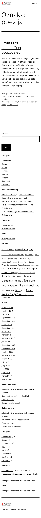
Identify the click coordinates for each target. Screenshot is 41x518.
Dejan (21, 258)
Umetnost (5, 181)
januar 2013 (6, 331)
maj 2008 (5, 369)
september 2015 (8, 318)
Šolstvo (31, 96)
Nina (3, 285)
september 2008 (8, 355)
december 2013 (8, 328)
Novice (4, 167)
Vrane (15, 105)
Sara (36, 285)
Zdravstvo (5, 185)
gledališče (5, 262)
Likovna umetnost (26, 195)
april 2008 (5, 372)
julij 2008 (5, 362)
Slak (12, 290)
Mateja (14, 280)
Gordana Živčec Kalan (19, 262)
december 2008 (8, 345)
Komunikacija (7, 161)
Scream (4, 393)
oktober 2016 (7, 311)
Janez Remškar (24, 265)
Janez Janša (12, 265)
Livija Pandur (16, 276)
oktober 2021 (7, 307)
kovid (33, 272)
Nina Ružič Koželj (8, 195)
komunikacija (14, 268)
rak (25, 286)
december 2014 (8, 321)
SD (2, 290)
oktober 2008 (7, 352)
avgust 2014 (6, 324)
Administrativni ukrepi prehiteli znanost (17, 389)
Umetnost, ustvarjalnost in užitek (15, 396)
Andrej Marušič (15, 249)
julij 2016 (5, 314)
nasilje (22, 280)
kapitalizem (4, 269)
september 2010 (8, 338)
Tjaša (23, 290)
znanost (30, 294)
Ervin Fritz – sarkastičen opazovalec (11, 48)
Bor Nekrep (29, 254)
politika (25, 96)
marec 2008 (6, 376)
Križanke (5, 276)
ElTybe (27, 258)
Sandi (30, 285)
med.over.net (7, 225)
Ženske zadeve (7, 399)
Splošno (4, 99)
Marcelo (5, 280)
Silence (7, 290)
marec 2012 (6, 335)
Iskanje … (5, 134)
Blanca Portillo (18, 254)
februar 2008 (7, 379)
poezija (10, 105)
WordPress (21, 509)
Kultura (18, 96)
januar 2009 (6, 342)
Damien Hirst (12, 259)
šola (10, 298)
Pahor (10, 285)
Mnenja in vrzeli (8, 228)
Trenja (12, 294)
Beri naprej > (18, 85)
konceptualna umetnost (22, 272)
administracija (5, 249)
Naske (31, 280)
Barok (25, 249)
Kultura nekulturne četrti (11, 403)
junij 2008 (5, 366)
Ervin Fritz (13, 102)
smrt (17, 290)
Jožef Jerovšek (35, 265)
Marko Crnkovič (24, 102)
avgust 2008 (6, 359)
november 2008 (8, 349)
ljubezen (26, 276)
